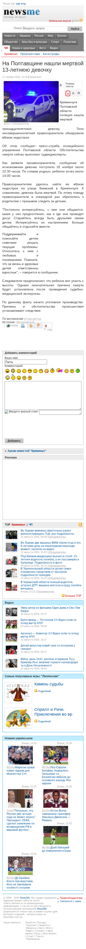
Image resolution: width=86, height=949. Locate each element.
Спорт (55, 42)
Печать (23, 327)
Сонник (39, 930)
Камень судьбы (48, 684)
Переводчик (33, 939)
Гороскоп (31, 925)
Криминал (10, 54)
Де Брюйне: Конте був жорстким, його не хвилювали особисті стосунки (20, 882)
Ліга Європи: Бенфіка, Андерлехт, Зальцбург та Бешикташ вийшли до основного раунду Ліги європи (56, 775)
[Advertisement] (62, 250)
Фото (42, 48)
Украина (24, 35)
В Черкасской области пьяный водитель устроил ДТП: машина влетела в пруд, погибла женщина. (51, 585)
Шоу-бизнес (50, 933)
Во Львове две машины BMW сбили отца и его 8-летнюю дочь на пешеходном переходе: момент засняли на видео (51, 546)
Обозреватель (25, 322)
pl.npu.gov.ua (32, 318)
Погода (41, 922)
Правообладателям (71, 898)
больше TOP (73, 595)
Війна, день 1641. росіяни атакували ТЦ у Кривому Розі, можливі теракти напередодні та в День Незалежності (49, 662)
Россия (39, 35)
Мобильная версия (60, 20)
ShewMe (11, 325)
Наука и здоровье (23, 48)
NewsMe (25, 897)
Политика (70, 42)
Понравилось (31, 325)
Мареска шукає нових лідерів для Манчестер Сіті (21, 770)
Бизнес (62, 35)
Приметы (44, 925)
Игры (38, 933)
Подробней (44, 691)
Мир (50, 35)
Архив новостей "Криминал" (26, 451)
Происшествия (30, 54)
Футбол (11, 767)
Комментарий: (14, 366)
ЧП (6, 48)
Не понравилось (39, 325)
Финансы (31, 928)
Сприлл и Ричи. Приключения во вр (53, 712)
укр (18, 3)
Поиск (18, 28)
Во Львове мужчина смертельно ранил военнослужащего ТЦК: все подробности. (48, 532)
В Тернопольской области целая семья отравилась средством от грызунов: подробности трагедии (46, 572)
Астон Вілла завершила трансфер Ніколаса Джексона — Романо (56, 815)
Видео (54, 48)
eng (23, 3)
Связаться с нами (70, 901)
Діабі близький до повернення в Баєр (56, 849)
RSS (76, 20)
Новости (9, 35)
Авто (41, 928)
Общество (11, 42)
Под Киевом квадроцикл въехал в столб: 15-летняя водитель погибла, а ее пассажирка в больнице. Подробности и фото (50, 559)
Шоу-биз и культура (34, 42)
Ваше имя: (11, 358)
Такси (39, 936)
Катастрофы (51, 54)
